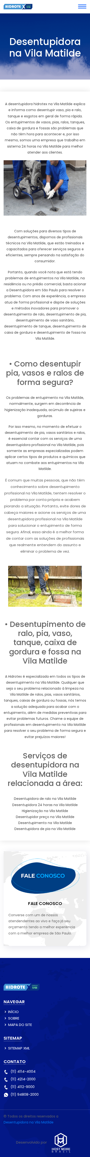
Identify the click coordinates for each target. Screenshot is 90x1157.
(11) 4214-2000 (23, 1079)
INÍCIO (13, 1011)
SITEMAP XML (19, 1048)
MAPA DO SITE (20, 1024)
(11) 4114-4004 (23, 1071)
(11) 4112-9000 (23, 1086)
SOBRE (13, 1018)
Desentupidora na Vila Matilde (29, 1122)
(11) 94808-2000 (25, 1094)
